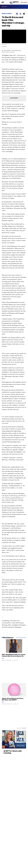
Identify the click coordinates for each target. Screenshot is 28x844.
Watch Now (23, 2)
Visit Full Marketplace (21, 637)
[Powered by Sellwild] (24, 728)
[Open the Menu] (2, 2)
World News (7, 13)
